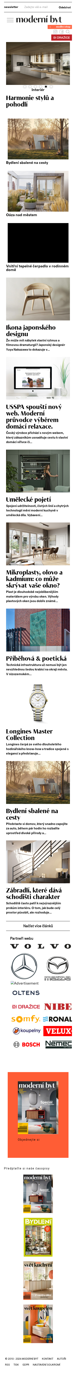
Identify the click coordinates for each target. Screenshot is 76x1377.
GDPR (25, 1364)
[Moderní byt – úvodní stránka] (39, 23)
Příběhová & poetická (36, 659)
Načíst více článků (38, 926)
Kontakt (47, 1358)
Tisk (16, 1364)
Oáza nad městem (21, 215)
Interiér (38, 90)
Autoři (61, 1358)
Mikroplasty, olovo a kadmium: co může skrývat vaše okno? (34, 579)
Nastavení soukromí (46, 1364)
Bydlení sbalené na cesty (27, 163)
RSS (7, 1364)
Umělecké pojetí (28, 500)
